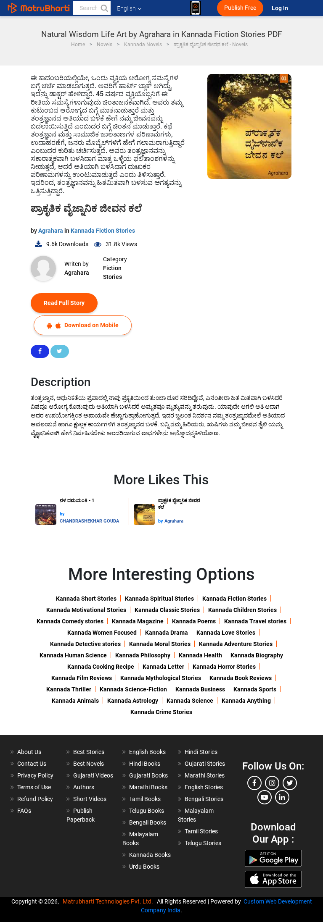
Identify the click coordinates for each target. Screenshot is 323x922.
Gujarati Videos (93, 775)
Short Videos (89, 799)
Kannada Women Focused (102, 632)
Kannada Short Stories (86, 598)
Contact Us (31, 763)
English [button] (126, 8)
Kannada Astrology (132, 700)
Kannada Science (190, 700)
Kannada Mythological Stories (160, 678)
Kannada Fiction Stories (103, 230)
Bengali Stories (204, 799)
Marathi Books (148, 787)
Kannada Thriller (68, 689)
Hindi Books (144, 763)
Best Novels (88, 763)
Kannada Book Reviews (240, 678)
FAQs (24, 810)
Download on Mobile (91, 325)
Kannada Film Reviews (81, 678)
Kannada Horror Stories (224, 666)
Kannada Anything (246, 700)
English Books (147, 752)
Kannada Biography (256, 655)
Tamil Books (145, 799)
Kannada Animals (75, 700)
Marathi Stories (205, 775)
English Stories (204, 787)
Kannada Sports (254, 689)
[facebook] (254, 783)
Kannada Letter (163, 666)
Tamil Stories (201, 831)
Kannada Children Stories (242, 610)
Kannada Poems (194, 621)
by (62, 514)
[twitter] (290, 783)
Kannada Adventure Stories (236, 644)
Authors (83, 787)
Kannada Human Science (73, 655)
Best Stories (88, 752)
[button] (104, 8)
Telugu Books (146, 810)
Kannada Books (150, 854)
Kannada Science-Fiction (133, 689)
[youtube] (264, 797)
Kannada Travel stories (255, 621)
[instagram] (272, 783)
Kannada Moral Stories (160, 644)
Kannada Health (200, 655)
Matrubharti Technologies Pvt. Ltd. (109, 901)
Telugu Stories (203, 843)
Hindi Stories (201, 752)
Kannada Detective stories (85, 644)
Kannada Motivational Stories (86, 610)
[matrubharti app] (195, 8)
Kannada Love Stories (225, 632)
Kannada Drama (166, 632)
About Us (29, 752)
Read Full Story (64, 302)
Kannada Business (200, 689)
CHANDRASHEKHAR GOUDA (89, 521)
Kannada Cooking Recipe (100, 666)
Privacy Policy (35, 775)
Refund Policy (35, 799)
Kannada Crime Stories (161, 712)
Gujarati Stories (205, 763)
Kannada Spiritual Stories (159, 598)
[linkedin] (282, 797)
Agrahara (51, 230)
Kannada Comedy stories (70, 621)
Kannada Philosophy (142, 655)
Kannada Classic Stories (167, 610)
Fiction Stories (112, 272)
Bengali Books (147, 822)
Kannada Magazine (138, 621)
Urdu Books (144, 866)
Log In (280, 8)
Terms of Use (34, 787)
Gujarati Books (148, 775)
